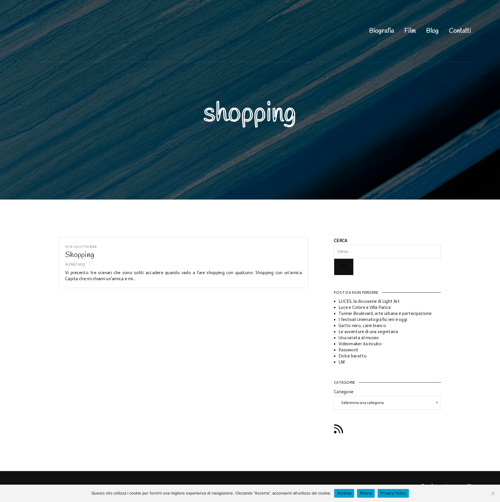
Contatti (460, 31)
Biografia (381, 31)
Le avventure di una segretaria (368, 331)
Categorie (344, 391)
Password (348, 349)
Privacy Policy (393, 493)
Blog (432, 31)
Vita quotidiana (81, 247)
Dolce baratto (353, 356)
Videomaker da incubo (360, 343)
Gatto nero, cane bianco (362, 325)
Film (410, 31)
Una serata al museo (359, 337)
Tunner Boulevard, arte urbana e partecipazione (385, 313)
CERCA (341, 240)
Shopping (79, 255)
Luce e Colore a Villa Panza (365, 307)
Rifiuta (366, 493)
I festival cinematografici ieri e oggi (373, 319)
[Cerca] (344, 267)
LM (342, 362)
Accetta (344, 493)
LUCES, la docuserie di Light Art (369, 301)
